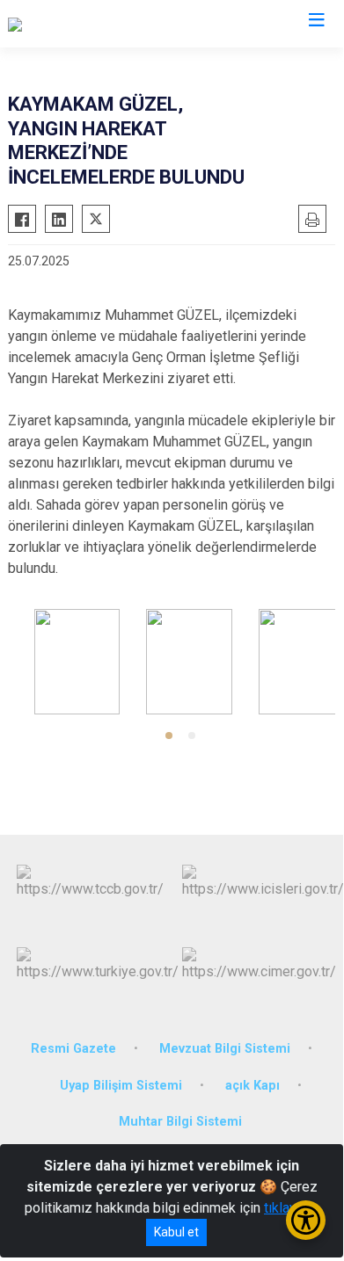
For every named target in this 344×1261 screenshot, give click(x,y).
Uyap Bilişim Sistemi (121, 1085)
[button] (168, 735)
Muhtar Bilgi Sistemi (180, 1121)
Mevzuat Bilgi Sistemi (224, 1048)
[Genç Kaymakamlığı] (68, 23)
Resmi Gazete (73, 1048)
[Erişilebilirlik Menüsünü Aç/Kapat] (306, 1220)
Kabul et (176, 1232)
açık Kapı (252, 1085)
